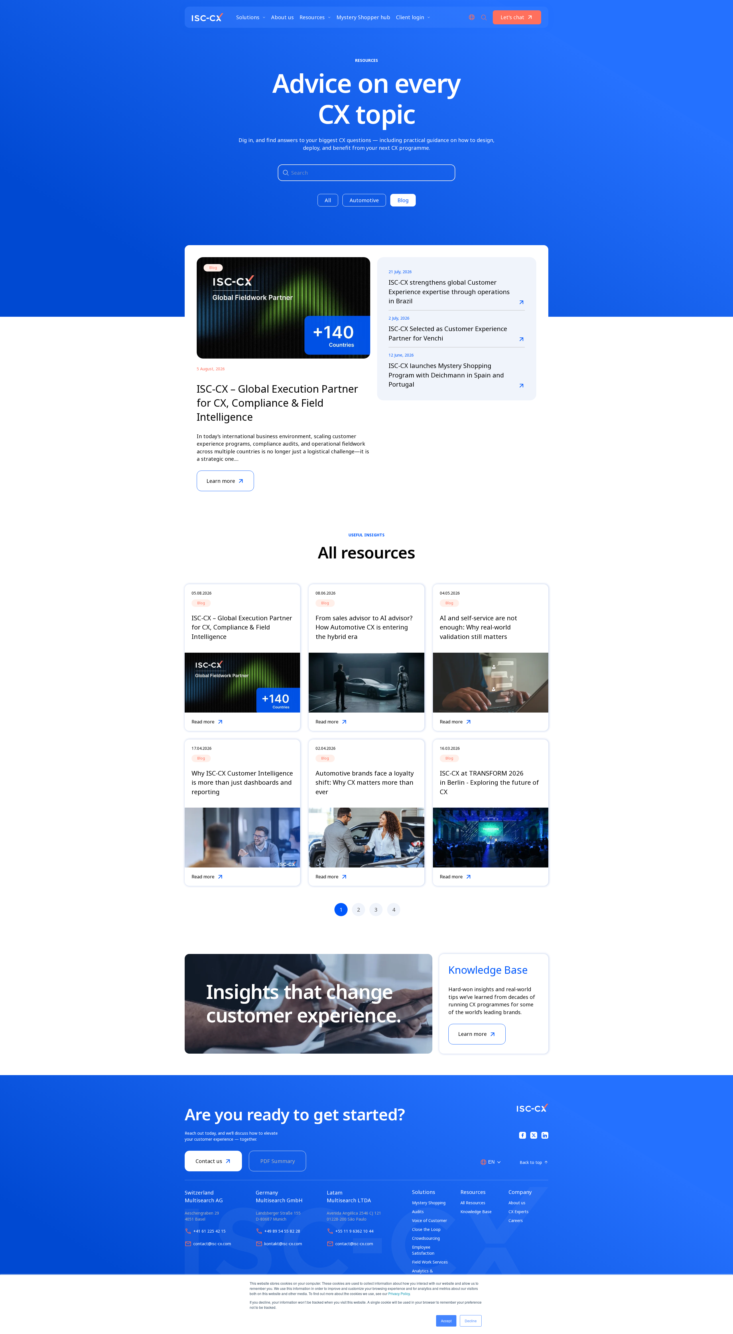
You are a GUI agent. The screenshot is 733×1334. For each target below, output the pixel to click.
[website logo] (207, 17)
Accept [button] (446, 1320)
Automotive (364, 200)
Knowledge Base (476, 1211)
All (328, 200)
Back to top (531, 1162)
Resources (312, 17)
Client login (410, 17)
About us (517, 1202)
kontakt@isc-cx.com (283, 1243)
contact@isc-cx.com (212, 1243)
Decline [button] (471, 1320)
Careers (516, 1220)
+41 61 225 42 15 (209, 1231)
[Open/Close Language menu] (471, 17)
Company (520, 1192)
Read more (203, 722)
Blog (403, 200)
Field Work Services (430, 1262)
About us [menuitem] (282, 17)
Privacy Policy (399, 1293)
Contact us (209, 1161)
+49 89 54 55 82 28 (282, 1231)
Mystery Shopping (429, 1202)
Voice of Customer (429, 1220)
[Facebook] (522, 1135)
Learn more (472, 1033)
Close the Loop (426, 1229)
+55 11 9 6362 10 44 (354, 1231)
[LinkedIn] (544, 1135)
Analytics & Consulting (422, 1274)
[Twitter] (533, 1135)
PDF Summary (277, 1161)
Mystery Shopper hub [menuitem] (363, 17)
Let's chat (512, 17)
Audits (418, 1211)
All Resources (472, 1202)
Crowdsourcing (426, 1238)
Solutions (248, 17)
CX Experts (519, 1211)
